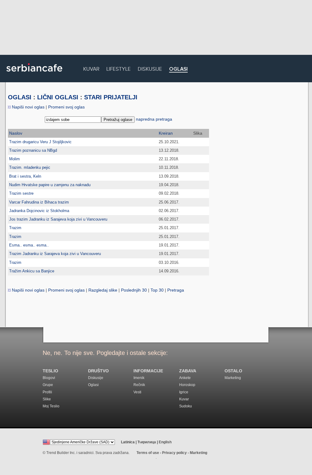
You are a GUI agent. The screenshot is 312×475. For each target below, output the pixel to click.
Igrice (183, 392)
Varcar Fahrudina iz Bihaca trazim (39, 202)
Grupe (48, 385)
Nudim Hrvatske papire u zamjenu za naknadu (49, 185)
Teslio (50, 371)
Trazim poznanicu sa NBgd (33, 150)
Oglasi (178, 69)
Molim (14, 159)
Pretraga (175, 290)
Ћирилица (146, 442)
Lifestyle (118, 68)
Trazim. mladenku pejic (29, 167)
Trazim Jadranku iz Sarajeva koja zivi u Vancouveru (55, 253)
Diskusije (150, 68)
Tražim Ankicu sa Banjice (31, 271)
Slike (47, 399)
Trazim (15, 227)
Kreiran (166, 133)
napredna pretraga (154, 119)
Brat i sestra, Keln (25, 176)
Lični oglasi (57, 97)
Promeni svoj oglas (66, 107)
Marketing (233, 378)
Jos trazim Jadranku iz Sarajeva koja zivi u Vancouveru (58, 219)
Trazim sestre (21, 193)
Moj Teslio (51, 406)
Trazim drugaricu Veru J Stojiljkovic (40, 142)
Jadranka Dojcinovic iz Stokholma (39, 210)
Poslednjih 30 (134, 290)
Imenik (138, 378)
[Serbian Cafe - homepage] (34, 74)
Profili (47, 392)
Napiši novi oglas (27, 107)
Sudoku (185, 406)
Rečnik (139, 385)
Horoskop (187, 385)
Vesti (137, 392)
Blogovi (49, 378)
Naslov (15, 133)
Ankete (185, 378)
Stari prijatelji (110, 97)
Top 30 (157, 290)
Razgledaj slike (102, 290)
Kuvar (91, 68)
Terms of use (147, 453)
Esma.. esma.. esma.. (29, 245)
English (165, 442)
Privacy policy (174, 453)
